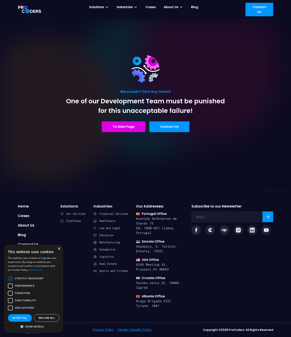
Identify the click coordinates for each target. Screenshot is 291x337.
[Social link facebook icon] (196, 230)
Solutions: (69, 206)
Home (23, 206)
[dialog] (33, 289)
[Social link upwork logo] (224, 230)
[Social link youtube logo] (266, 230)
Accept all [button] (19, 318)
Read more (35, 270)
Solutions (96, 7)
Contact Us (169, 126)
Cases (151, 7)
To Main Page (123, 126)
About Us (171, 7)
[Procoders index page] (30, 9)
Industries (125, 7)
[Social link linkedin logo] (252, 230)
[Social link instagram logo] (238, 230)
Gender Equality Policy (134, 329)
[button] (33, 326)
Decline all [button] (47, 318)
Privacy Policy (103, 329)
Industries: (103, 206)
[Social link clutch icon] (210, 230)
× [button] (58, 248)
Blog (194, 7)
